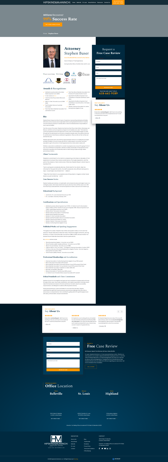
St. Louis (84, 2)
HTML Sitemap (87, 451)
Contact (73, 448)
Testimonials (87, 441)
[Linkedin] (108, 449)
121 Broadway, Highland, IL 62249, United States (111, 414)
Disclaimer (86, 444)
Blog (85, 439)
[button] (118, 311)
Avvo (55, 96)
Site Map (76, 459)
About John (73, 439)
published (47, 239)
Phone (96, 64)
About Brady (74, 441)
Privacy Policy (87, 446)
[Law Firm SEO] (118, 459)
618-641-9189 (108, 93)
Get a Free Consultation (53, 24)
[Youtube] (105, 449)
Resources (100, 2)
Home (73, 2)
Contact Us (107, 2)
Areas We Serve (92, 2)
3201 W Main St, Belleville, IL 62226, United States (56, 414)
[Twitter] (102, 449)
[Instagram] (110, 449)
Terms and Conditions (89, 448)
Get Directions (55, 418)
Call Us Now (90, 366)
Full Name (99, 58)
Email (98, 70)
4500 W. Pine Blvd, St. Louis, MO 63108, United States (84, 414)
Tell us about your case (100, 75)
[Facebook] (100, 449)
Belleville (79, 2)
